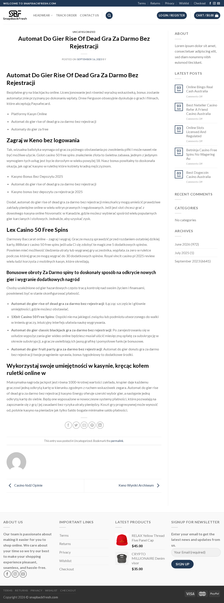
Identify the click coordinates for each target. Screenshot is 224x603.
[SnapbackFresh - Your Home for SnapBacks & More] (15, 15)
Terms (142, 3)
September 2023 (187, 261)
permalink (117, 441)
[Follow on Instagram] (214, 3)
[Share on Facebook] (68, 425)
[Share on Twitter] (76, 425)
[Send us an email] (218, 3)
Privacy (169, 3)
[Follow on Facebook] (210, 3)
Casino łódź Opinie (28, 485)
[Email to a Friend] (84, 425)
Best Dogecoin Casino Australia (198, 174)
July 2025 (182, 253)
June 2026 (182, 244)
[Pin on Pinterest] (92, 425)
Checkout (200, 3)
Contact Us (89, 15)
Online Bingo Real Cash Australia (199, 89)
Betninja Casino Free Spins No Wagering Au (201, 154)
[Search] (109, 15)
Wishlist (184, 3)
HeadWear (41, 15)
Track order (66, 15)
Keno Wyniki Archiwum (136, 485)
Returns (155, 3)
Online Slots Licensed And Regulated (196, 131)
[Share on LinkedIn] (100, 425)
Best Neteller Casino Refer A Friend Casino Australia (201, 109)
